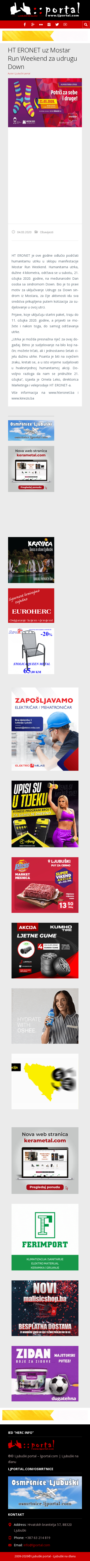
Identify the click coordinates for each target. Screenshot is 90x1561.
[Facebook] (25, 24)
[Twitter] (57, 24)
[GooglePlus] (33, 24)
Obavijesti (46, 232)
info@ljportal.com (37, 1545)
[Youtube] (65, 24)
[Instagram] (49, 24)
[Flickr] (41, 24)
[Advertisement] (45, 175)
